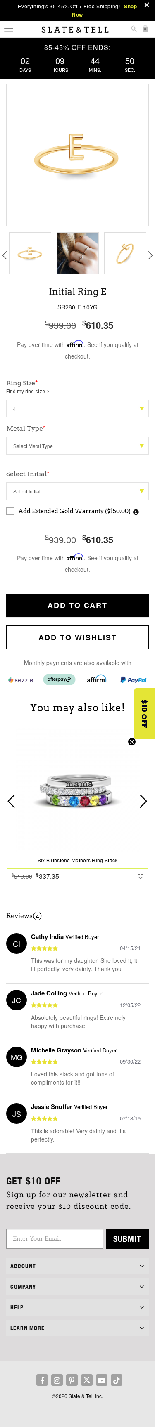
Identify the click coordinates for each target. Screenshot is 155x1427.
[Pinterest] (72, 1380)
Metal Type (26, 428)
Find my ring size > (27, 391)
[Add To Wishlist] (140, 876)
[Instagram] (57, 1380)
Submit (127, 1238)
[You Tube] (101, 1380)
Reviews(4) (24, 916)
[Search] (133, 29)
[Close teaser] (132, 742)
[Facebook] (42, 1380)
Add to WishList (77, 637)
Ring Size (27, 386)
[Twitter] (87, 1380)
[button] (144, 713)
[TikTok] (116, 1380)
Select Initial (28, 474)
